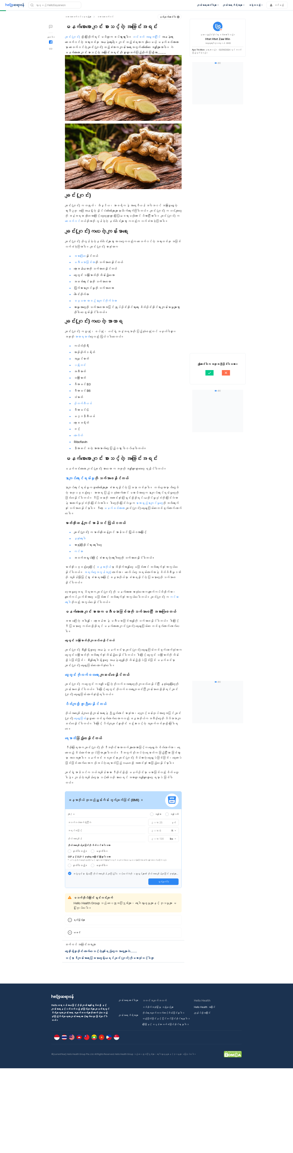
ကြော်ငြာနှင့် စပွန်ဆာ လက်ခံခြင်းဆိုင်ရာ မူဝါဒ (165, 1024)
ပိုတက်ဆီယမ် (83, 403)
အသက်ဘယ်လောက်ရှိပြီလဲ (79, 822)
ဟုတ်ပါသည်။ (80, 851)
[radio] (151, 814)
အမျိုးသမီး (174, 814)
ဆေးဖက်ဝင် (72, 221)
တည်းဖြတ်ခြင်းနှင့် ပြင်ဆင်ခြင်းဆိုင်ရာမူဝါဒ (166, 1018)
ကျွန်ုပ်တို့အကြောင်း (202, 1012)
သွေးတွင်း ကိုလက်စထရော (82, 675)
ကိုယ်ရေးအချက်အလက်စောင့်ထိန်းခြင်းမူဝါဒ (163, 1012)
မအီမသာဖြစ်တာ (84, 262)
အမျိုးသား (158, 814)
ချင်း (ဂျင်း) (72, 37)
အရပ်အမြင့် (75, 830)
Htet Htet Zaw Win (217, 39)
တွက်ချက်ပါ (163, 881)
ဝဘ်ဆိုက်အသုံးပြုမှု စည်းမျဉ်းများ (157, 1007)
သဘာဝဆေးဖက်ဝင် (105, 16)
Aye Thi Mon (198, 49)
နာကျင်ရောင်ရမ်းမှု (79, 478)
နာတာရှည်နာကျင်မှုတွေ (149, 503)
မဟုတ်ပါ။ (102, 851)
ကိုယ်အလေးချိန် (75, 838)
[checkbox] (70, 873)
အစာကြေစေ (80, 256)
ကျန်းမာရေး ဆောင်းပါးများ (128, 1000)
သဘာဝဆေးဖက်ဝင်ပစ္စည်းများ (78, 16)
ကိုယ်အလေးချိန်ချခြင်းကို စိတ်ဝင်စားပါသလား (89, 845)
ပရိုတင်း (80, 365)
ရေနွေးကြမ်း (80, 718)
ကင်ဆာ (78, 551)
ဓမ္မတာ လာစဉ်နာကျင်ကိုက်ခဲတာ (95, 300)
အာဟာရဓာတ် (82, 336)
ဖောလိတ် (78, 435)
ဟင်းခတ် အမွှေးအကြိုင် (146, 37)
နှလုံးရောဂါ (80, 538)
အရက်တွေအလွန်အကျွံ (97, 572)
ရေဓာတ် (70, 738)
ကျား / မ (71, 814)
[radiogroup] (164, 814)
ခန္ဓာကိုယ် (103, 567)
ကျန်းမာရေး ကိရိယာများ (128, 1015)
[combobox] (173, 830)
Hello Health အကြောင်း (204, 1007)
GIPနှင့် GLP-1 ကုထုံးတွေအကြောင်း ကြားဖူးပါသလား (89, 856)
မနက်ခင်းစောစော (114, 508)
